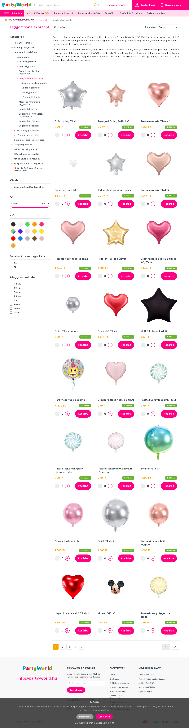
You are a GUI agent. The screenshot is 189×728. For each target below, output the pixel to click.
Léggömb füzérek (28, 109)
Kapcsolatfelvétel (117, 5)
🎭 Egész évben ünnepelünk (19, 19)
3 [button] (69, 646)
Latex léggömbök (28, 66)
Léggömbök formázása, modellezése (31, 115)
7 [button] (81, 646)
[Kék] (20, 238)
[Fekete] (13, 224)
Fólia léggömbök (27, 61)
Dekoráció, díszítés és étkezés (30, 140)
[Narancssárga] (34, 224)
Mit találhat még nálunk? (27, 159)
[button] (145, 5)
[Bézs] (13, 245)
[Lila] (20, 231)
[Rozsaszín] (41, 224)
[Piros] (13, 238)
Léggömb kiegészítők (27, 135)
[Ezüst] (27, 231)
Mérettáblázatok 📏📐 (38, 13)
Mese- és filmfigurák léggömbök (29, 103)
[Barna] (34, 238)
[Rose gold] (41, 238)
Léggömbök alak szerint (31, 78)
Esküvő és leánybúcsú (25, 149)
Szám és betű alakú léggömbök (29, 72)
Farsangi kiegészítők (89, 13)
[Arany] (34, 231)
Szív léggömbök (29, 92)
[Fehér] (20, 224)
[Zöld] (27, 224)
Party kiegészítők (156, 13)
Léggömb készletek (29, 126)
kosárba (83, 135)
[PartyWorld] (16, 5)
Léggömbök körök (30, 97)
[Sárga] (41, 231)
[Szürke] (27, 238)
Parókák (109, 13)
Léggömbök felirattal (29, 121)
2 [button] (62, 646)
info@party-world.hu (37, 678)
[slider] (11, 208)
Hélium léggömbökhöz (28, 130)
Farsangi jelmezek (63, 13)
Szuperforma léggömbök (34, 83)
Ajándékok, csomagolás (26, 154)
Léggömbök (22, 57)
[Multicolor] (13, 231)
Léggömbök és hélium (130, 13)
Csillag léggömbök (30, 88)
